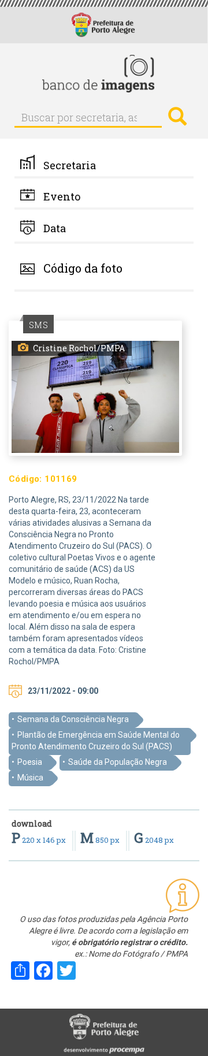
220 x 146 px (40, 840)
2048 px (154, 840)
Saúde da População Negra (117, 762)
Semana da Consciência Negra (73, 719)
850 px (100, 840)
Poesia (29, 762)
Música (30, 777)
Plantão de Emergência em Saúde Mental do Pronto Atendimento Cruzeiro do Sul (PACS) (96, 740)
